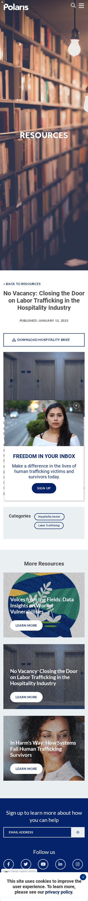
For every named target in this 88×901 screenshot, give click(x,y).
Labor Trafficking (49, 525)
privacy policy (58, 892)
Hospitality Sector (49, 516)
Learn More (26, 625)
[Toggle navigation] (81, 6)
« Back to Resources (22, 284)
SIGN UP (44, 488)
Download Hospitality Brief (43, 340)
